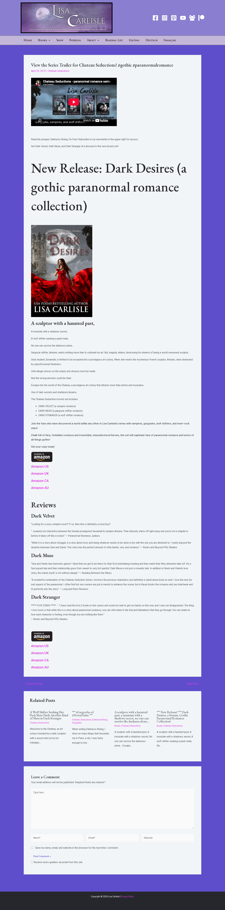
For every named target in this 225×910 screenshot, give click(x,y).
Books (42, 40)
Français (170, 40)
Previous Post (33, 684)
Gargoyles (77, 722)
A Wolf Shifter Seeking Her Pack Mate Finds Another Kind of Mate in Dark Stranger (49, 715)
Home (28, 40)
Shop (59, 40)
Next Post (194, 684)
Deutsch (152, 40)
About (91, 40)
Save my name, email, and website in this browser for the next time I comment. (76, 848)
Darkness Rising (99, 719)
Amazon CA (40, 480)
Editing (134, 40)
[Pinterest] (174, 18)
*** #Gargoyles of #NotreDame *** (83, 713)
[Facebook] (155, 18)
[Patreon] (201, 18)
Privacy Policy (127, 896)
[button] (48, 40)
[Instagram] (165, 18)
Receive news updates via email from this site (57, 862)
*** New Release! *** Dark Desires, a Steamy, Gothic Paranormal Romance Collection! (172, 716)
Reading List (114, 40)
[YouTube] (183, 18)
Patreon (75, 40)
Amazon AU (40, 487)
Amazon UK (40, 473)
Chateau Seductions (58, 71)
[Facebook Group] (192, 18)
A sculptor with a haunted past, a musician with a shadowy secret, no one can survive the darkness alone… (131, 716)
